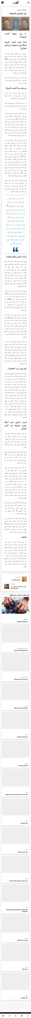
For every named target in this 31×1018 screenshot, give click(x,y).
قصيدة (26, 706)
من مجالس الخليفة (22, 737)
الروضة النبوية (24, 677)
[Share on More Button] (3, 1016)
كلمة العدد (25, 619)
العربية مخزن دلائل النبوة (21, 708)
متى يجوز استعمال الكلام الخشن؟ (18, 881)
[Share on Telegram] (9, 1016)
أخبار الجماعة (24, 823)
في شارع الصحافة (23, 852)
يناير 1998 (13, 595)
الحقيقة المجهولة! (22, 622)
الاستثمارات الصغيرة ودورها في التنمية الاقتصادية (17, 910)
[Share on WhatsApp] (28, 1016)
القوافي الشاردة (23, 766)
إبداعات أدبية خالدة (22, 940)
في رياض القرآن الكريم (22, 648)
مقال (26, 734)
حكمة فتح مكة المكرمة (21, 650)
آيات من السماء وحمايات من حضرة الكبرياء (16, 794)
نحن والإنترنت (24, 998)
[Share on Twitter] (15, 1016)
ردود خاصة (25, 969)
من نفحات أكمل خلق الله (21, 679)
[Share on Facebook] (22, 1016)
